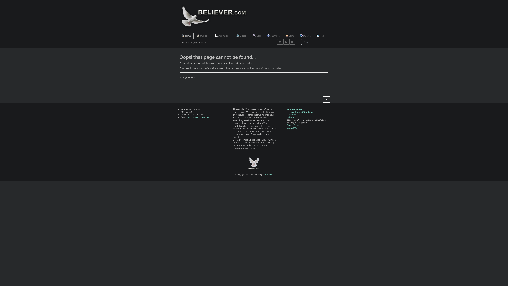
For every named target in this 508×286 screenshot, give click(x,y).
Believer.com (267, 174)
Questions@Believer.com (198, 117)
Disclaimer (292, 114)
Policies (290, 117)
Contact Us (292, 127)
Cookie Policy (293, 125)
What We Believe (294, 109)
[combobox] (314, 42)
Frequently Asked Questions (300, 112)
